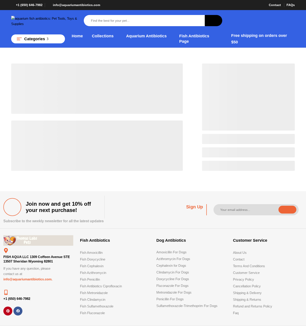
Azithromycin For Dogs (173, 259)
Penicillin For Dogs (170, 299)
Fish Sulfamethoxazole (96, 306)
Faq (236, 313)
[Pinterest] (7, 311)
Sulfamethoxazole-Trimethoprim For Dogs (187, 306)
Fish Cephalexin (91, 266)
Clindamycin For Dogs (172, 272)
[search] (213, 20)
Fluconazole (165, 286)
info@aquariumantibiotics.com (76, 5)
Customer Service (246, 273)
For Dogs (182, 286)
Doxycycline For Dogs (172, 279)
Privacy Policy (243, 279)
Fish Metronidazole (94, 293)
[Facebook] (17, 311)
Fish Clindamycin (92, 299)
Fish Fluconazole (92, 313)
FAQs (291, 5)
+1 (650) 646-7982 (29, 5)
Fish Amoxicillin (91, 252)
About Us (240, 252)
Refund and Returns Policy (252, 306)
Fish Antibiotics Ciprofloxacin (101, 286)
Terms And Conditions (249, 266)
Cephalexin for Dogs (171, 265)
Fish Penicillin (90, 279)
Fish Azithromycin (93, 273)
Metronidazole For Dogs (174, 292)
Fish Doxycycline (92, 259)
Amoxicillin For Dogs (171, 252)
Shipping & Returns (247, 299)
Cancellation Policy (247, 286)
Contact (275, 5)
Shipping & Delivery (247, 293)
